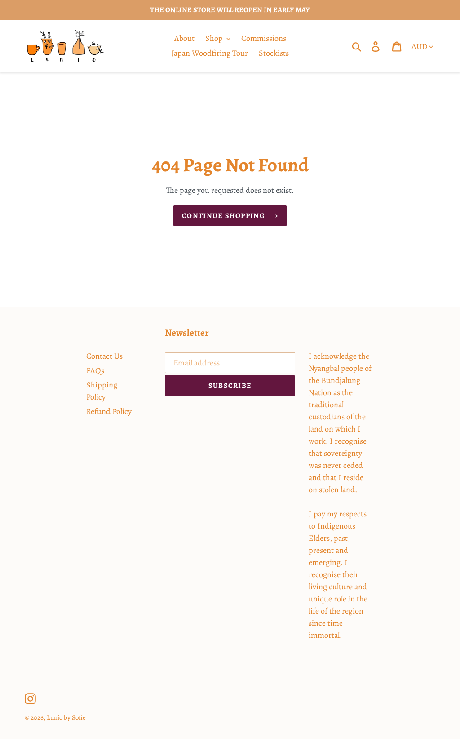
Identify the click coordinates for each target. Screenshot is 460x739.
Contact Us (104, 356)
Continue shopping (223, 216)
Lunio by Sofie (66, 717)
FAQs (95, 370)
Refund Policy (109, 411)
